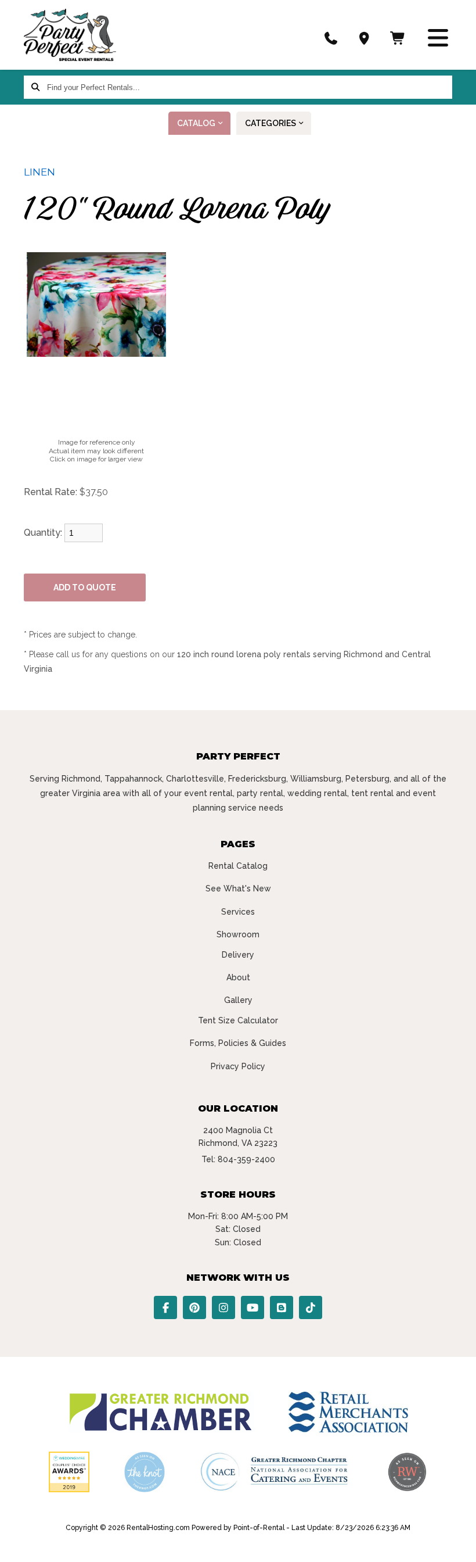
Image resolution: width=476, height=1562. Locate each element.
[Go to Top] (453, 1541)
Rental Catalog (238, 865)
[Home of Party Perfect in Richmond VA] (70, 35)
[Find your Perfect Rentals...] (35, 87)
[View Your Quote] (398, 37)
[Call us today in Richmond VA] (331, 37)
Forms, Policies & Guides (238, 1043)
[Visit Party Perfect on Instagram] (223, 1307)
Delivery (238, 954)
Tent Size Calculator (238, 1020)
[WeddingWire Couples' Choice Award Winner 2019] (69, 1489)
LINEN (39, 172)
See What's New (238, 888)
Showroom (238, 934)
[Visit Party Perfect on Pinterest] (194, 1307)
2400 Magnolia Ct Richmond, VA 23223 (238, 1137)
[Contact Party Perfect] (364, 37)
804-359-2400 (246, 1159)
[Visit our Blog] (281, 1307)
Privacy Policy (238, 1066)
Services (238, 911)
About (238, 977)
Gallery (238, 1000)
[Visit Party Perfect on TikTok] (310, 1307)
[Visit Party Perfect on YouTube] (252, 1307)
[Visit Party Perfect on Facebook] (165, 1307)
